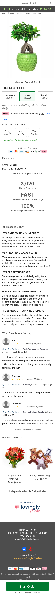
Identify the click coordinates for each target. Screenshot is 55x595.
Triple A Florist (27, 3)
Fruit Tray (27, 384)
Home (4, 13)
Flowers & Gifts (16, 13)
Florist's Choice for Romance (35, 349)
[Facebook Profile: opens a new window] (24, 549)
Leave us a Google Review (27, 558)
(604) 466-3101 (27, 535)
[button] (48, 588)
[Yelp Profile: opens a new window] (31, 549)
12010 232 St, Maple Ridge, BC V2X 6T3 (27, 532)
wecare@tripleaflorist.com (27, 538)
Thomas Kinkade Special (33, 412)
